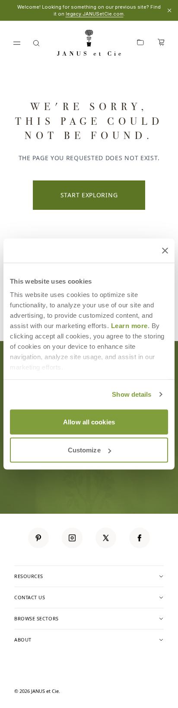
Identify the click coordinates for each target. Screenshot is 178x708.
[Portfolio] (140, 43)
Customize (84, 450)
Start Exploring (89, 195)
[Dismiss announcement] (169, 10)
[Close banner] (165, 250)
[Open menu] (17, 43)
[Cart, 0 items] (161, 43)
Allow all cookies (89, 421)
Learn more (129, 325)
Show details (131, 394)
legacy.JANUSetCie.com (95, 14)
